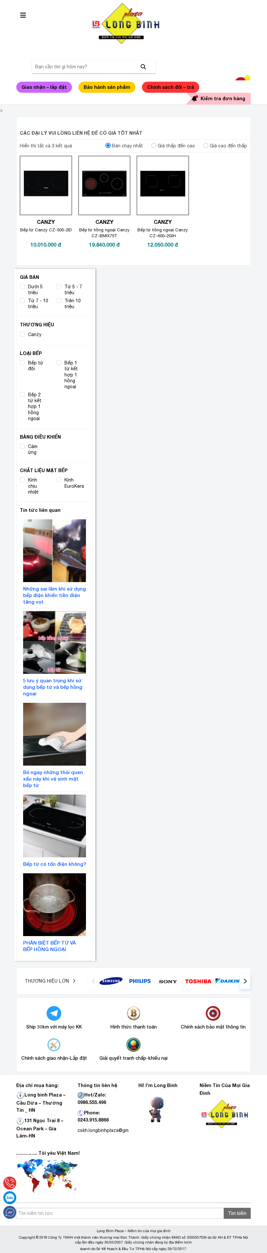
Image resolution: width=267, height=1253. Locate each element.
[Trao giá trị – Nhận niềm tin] (133, 23)
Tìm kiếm (237, 1213)
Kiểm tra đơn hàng (223, 98)
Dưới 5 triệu (35, 289)
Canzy (34, 334)
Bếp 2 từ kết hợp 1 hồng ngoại (34, 406)
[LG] (140, 980)
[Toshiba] (198, 980)
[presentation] (93, 981)
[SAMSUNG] (111, 980)
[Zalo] (9, 1197)
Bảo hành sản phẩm (107, 87)
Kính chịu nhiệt (33, 486)
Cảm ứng (32, 449)
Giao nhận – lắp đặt (44, 87)
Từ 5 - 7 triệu (73, 289)
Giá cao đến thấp (228, 145)
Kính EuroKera (74, 482)
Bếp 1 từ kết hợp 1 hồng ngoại (71, 374)
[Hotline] (9, 1183)
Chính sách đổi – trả (170, 87)
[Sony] (169, 981)
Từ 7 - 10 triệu (38, 303)
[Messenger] (9, 1212)
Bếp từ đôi (35, 365)
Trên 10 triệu (72, 303)
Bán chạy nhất (127, 145)
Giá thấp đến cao (176, 145)
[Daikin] (227, 980)
